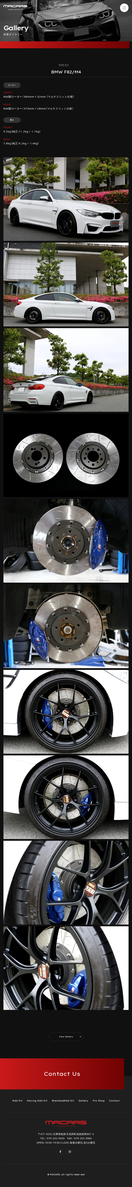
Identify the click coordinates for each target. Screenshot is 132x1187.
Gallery (83, 1100)
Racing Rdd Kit (37, 1100)
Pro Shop (99, 1100)
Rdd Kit (17, 1100)
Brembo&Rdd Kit (63, 1100)
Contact (114, 1100)
